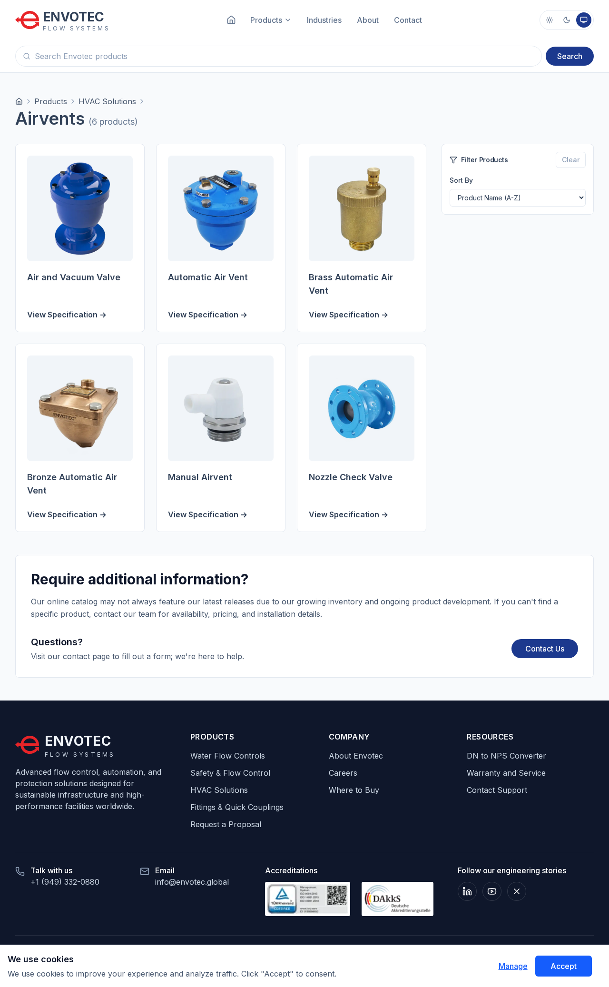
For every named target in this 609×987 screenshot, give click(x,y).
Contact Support (497, 790)
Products (50, 101)
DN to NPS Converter (506, 755)
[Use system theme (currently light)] (583, 20)
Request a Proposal (225, 824)
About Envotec (356, 755)
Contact (408, 20)
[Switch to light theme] (549, 20)
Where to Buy (354, 790)
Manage (513, 966)
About (368, 20)
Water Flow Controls (227, 755)
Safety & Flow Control (230, 773)
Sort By (461, 180)
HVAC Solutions (107, 101)
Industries (324, 20)
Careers (343, 773)
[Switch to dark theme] (566, 20)
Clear (571, 160)
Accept (563, 966)
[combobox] (278, 56)
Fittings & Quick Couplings (237, 807)
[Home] (19, 101)
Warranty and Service (506, 773)
